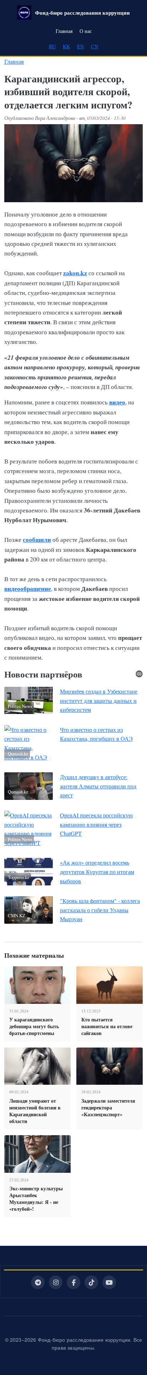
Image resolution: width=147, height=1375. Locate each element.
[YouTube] (109, 1282)
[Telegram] (38, 1282)
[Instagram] (55, 1282)
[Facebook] (73, 1282)
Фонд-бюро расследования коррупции (82, 12)
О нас (86, 31)
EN (80, 46)
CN (94, 46)
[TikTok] (91, 1282)
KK (66, 46)
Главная (64, 31)
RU (52, 46)
